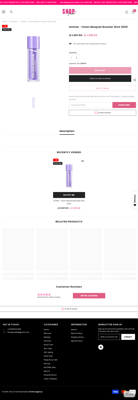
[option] (33, 56)
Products (14, 21)
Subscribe (124, 105)
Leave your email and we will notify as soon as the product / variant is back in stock (101, 98)
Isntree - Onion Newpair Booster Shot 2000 (69, 202)
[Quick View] (82, 161)
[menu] (3, 12)
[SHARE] (133, 80)
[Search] (11, 12)
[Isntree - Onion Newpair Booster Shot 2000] (69, 175)
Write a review (89, 295)
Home (4, 21)
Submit (128, 337)
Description (67, 131)
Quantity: (73, 52)
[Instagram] (100, 347)
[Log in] (126, 11)
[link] (18, 274)
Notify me (69, 195)
